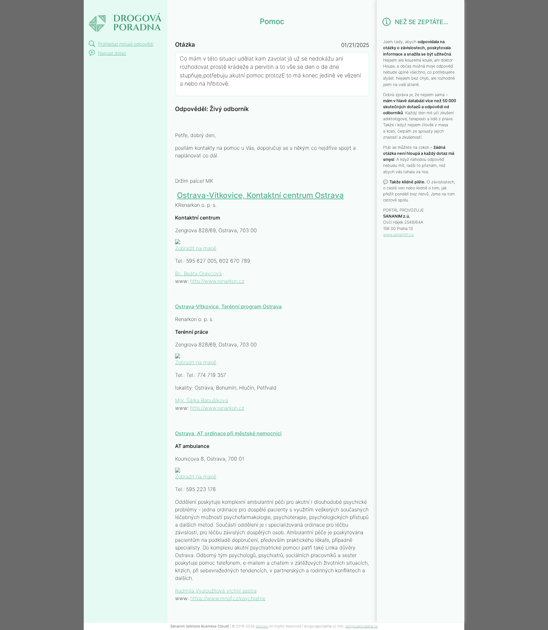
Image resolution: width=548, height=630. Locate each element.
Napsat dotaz (112, 53)
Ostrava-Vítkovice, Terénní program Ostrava (228, 306)
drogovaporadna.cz (361, 626)
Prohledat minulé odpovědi (125, 44)
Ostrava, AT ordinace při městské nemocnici (228, 433)
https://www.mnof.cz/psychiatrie (227, 598)
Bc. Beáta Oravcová (198, 273)
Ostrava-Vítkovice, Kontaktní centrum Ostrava (260, 195)
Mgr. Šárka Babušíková (201, 400)
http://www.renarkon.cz (217, 281)
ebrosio (262, 626)
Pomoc (100, 7)
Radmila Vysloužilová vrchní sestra (216, 590)
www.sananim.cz (398, 234)
